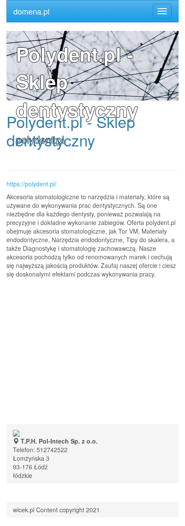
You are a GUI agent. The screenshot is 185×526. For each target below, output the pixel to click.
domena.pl (31, 11)
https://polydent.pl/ (31, 183)
